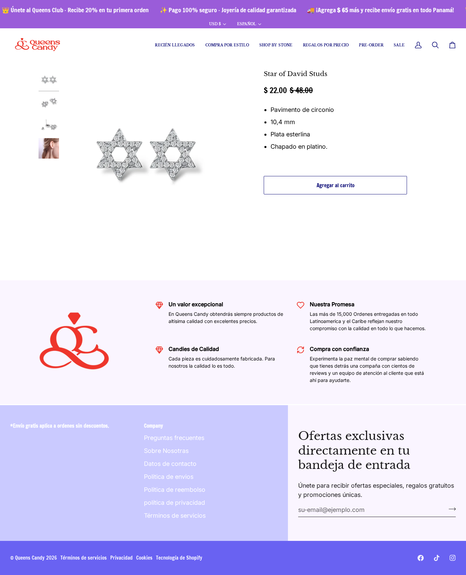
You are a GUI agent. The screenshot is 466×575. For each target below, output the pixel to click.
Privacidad (121, 557)
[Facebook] (421, 558)
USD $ (215, 24)
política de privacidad (174, 502)
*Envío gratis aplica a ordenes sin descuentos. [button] (59, 425)
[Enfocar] (146, 157)
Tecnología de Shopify (179, 557)
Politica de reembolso (174, 489)
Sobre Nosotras (166, 450)
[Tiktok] (436, 558)
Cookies (144, 557)
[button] (227, 45)
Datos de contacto (170, 463)
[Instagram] (453, 558)
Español (246, 24)
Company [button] (153, 425)
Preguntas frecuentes (174, 437)
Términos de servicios (175, 515)
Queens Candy (30, 557)
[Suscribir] (450, 508)
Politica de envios (168, 476)
